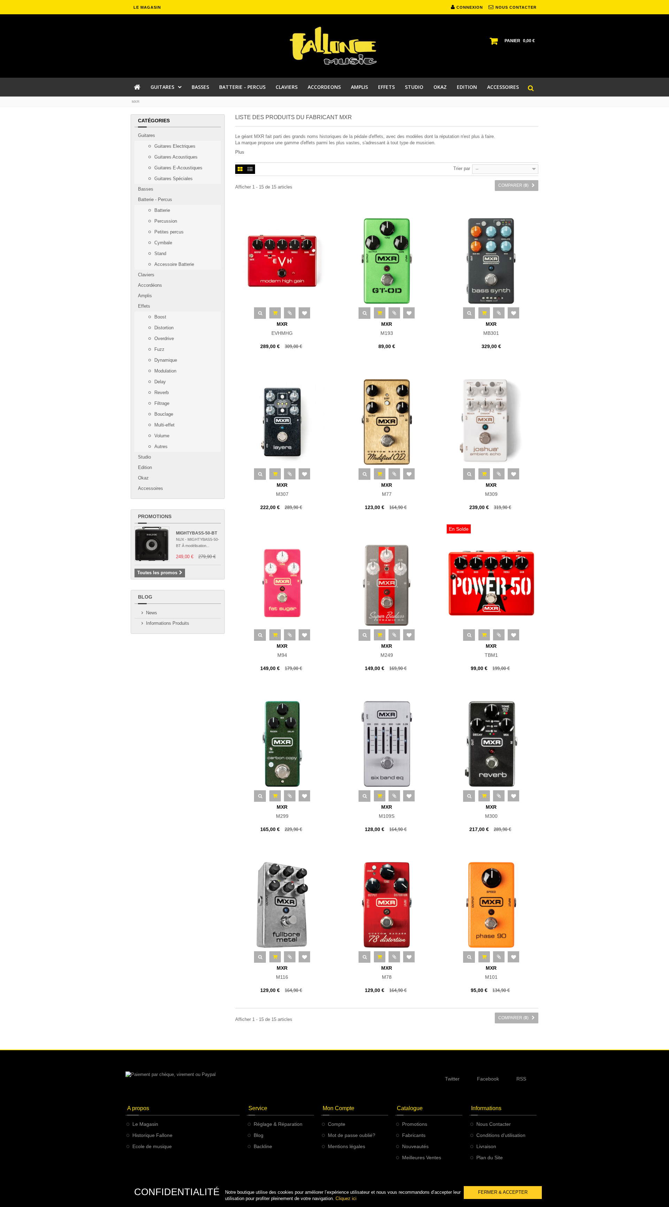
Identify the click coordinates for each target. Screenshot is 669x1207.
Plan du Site (489, 1157)
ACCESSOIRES (503, 87)
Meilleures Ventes (421, 1157)
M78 (386, 972)
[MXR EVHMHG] (282, 261)
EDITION (467, 87)
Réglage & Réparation (278, 1124)
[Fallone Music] (334, 46)
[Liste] (250, 170)
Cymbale (162, 242)
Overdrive (163, 338)
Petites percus (168, 232)
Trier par (461, 168)
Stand (159, 253)
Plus (239, 152)
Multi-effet (164, 425)
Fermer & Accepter (503, 1192)
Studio (144, 457)
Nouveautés (415, 1146)
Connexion (469, 7)
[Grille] (240, 170)
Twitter (452, 1079)
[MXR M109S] (386, 744)
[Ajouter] (275, 312)
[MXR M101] (491, 905)
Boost (159, 317)
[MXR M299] (282, 744)
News (151, 612)
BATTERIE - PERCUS (242, 87)
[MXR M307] (282, 422)
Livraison (486, 1146)
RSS (521, 1079)
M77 (386, 490)
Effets (144, 306)
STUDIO (414, 87)
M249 (386, 651)
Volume (161, 435)
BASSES (200, 87)
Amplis (145, 295)
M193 (386, 329)
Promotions (154, 516)
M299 (282, 811)
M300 (491, 811)
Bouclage (163, 414)
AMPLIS (359, 87)
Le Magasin (145, 1124)
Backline (263, 1146)
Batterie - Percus (155, 199)
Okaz (143, 478)
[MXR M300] (491, 744)
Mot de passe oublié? (351, 1135)
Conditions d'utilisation (500, 1135)
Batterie (161, 210)
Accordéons (150, 285)
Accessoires (150, 488)
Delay (159, 381)
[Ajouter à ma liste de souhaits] (304, 312)
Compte (336, 1124)
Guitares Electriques (174, 146)
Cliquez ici (346, 1198)
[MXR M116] (282, 905)
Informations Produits (167, 623)
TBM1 (491, 651)
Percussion (165, 221)
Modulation (164, 371)
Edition (145, 467)
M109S (386, 811)
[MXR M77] (386, 422)
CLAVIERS (287, 87)
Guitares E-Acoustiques (177, 167)
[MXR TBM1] (491, 583)
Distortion (163, 327)
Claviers (146, 274)
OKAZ (440, 87)
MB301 (491, 329)
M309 (491, 490)
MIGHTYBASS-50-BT (196, 533)
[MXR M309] (491, 422)
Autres (160, 446)
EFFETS (386, 87)
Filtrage (161, 403)
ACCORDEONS (324, 87)
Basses (145, 189)
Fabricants (413, 1135)
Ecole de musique (152, 1146)
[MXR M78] (386, 905)
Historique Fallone (152, 1135)
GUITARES (162, 87)
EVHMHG (282, 329)
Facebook (488, 1079)
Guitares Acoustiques (175, 157)
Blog (145, 597)
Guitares (146, 135)
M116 (282, 972)
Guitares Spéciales (173, 178)
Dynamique (165, 360)
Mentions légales (346, 1146)
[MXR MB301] (491, 261)
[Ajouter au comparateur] (289, 312)
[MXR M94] (282, 583)
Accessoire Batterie (173, 264)
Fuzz (158, 349)
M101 (491, 972)
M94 (282, 651)
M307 (282, 490)
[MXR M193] (386, 261)
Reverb (161, 392)
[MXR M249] (386, 583)
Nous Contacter (493, 1124)
